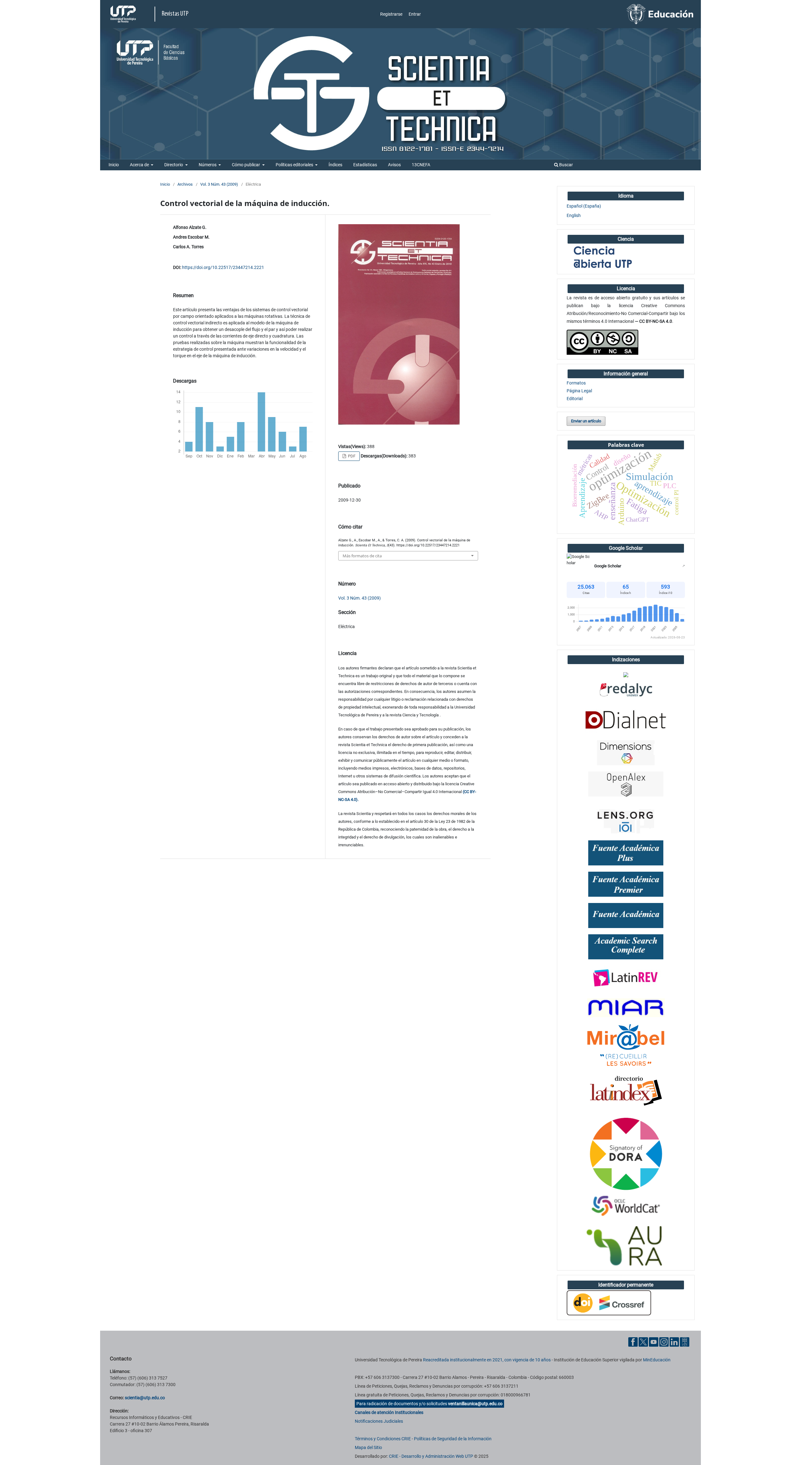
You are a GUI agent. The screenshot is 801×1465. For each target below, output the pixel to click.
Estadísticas (365, 164)
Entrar (415, 14)
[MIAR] (626, 1007)
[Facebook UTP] (633, 1341)
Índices (335, 164)
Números (208, 164)
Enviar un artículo (586, 421)
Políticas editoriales (295, 164)
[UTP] (123, 14)
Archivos (185, 184)
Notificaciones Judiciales (379, 1421)
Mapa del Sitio (368, 1447)
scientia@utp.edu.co (145, 1397)
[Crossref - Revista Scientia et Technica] (609, 1302)
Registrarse (391, 14)
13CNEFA (421, 164)
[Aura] (626, 1246)
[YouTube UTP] (653, 1341)
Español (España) (584, 206)
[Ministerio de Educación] (660, 13)
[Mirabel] (626, 1045)
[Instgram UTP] (664, 1341)
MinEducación (657, 1359)
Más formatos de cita (362, 556)
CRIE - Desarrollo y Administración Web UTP (431, 1456)
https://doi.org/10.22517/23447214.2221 (223, 267)
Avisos (394, 164)
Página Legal (579, 390)
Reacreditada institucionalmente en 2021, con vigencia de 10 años (487, 1359)
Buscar (565, 164)
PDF (351, 456)
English (574, 215)
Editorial (575, 398)
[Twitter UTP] (643, 1341)
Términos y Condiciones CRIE (383, 1438)
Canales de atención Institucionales (389, 1412)
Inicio (114, 164)
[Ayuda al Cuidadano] (684, 1341)
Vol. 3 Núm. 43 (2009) (219, 184)
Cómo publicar (246, 164)
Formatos (576, 382)
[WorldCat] (626, 1206)
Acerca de (140, 164)
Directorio (174, 164)
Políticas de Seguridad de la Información (453, 1438)
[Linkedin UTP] (674, 1341)
